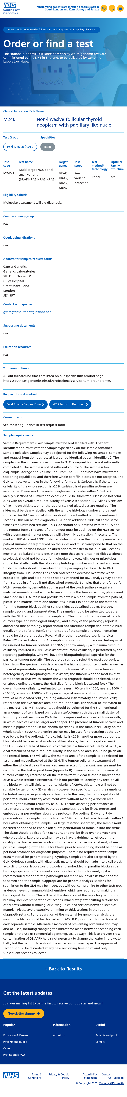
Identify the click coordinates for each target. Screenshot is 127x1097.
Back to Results (65, 969)
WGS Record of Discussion (69, 404)
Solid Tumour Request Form (24, 404)
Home (10, 30)
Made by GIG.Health (111, 1083)
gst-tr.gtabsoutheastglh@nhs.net (27, 312)
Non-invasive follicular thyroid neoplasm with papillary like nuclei (60, 30)
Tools (19, 30)
